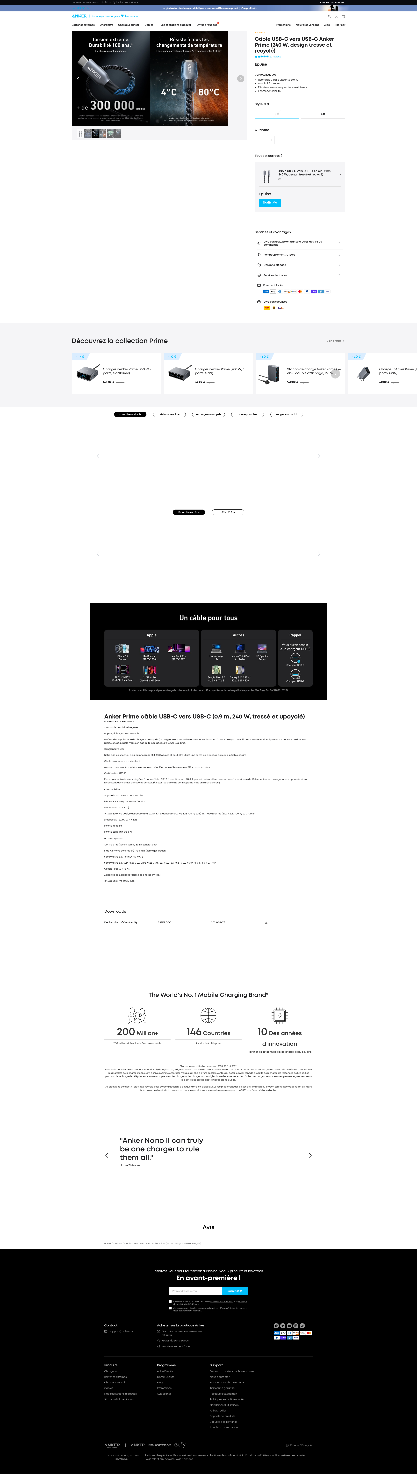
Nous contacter (220, 1377)
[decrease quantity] (258, 140)
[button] (77, 78)
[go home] (111, 16)
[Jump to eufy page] (180, 1445)
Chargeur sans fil (114, 1382)
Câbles (118, 1243)
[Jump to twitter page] (282, 1325)
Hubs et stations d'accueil (120, 1393)
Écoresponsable (247, 414)
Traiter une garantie (222, 1388)
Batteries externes (115, 1377)
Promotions (164, 1388)
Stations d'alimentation (119, 1399)
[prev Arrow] (107, 1155)
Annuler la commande (224, 1427)
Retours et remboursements (227, 1382)
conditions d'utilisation (221, 1301)
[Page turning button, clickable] (97, 456)
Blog (160, 1382)
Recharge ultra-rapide (208, 414)
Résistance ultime (169, 414)
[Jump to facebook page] (276, 1325)
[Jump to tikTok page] (302, 1325)
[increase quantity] (271, 140)
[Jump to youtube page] (289, 1325)
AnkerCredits (165, 1371)
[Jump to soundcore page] (159, 1445)
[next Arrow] (310, 1155)
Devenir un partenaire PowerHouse (232, 1371)
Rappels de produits (222, 1416)
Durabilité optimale (130, 414)
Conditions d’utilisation (259, 1455)
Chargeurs (110, 1371)
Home (107, 1243)
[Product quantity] (265, 140)
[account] (336, 16)
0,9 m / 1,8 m (228, 512)
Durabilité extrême (188, 512)
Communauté (165, 1377)
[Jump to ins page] (295, 1325)
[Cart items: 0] (343, 16)
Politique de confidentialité (227, 1399)
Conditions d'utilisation (224, 1405)
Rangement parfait (287, 414)
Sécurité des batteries (223, 1422)
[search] (329, 16)
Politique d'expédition (223, 1393)
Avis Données (184, 1459)
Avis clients (164, 1393)
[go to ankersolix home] (81, 8)
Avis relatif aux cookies (160, 1459)
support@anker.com (122, 1331)
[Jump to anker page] (112, 1445)
